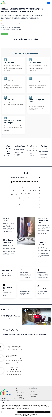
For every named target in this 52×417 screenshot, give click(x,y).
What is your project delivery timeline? (20, 198)
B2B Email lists (19, 391)
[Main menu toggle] (49, 2)
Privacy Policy (32, 391)
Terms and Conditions (32, 414)
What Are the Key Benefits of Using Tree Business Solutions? (23, 207)
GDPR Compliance (33, 394)
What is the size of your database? (19, 177)
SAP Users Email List (19, 398)
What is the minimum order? (18, 201)
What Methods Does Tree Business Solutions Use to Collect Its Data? (23, 194)
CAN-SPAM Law (33, 393)
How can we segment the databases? (20, 187)
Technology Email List (19, 392)
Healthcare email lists (19, 394)
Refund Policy (18, 414)
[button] (26, 177)
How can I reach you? (16, 204)
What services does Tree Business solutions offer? (23, 190)
